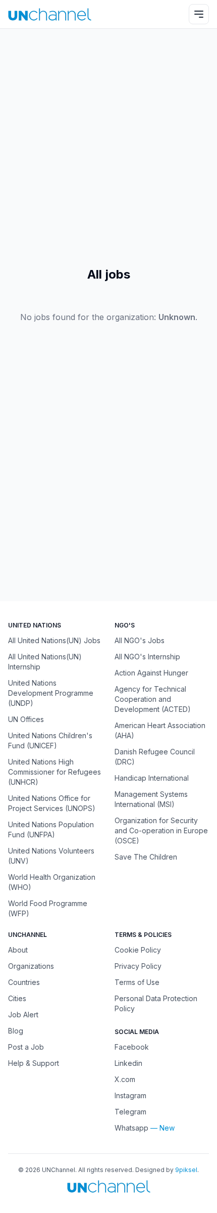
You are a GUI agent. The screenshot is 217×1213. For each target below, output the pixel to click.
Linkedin (128, 1063)
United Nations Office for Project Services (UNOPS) (51, 803)
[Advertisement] (108, 147)
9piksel (186, 1170)
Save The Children (146, 856)
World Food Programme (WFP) (47, 908)
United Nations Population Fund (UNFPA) (51, 829)
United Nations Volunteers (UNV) (51, 855)
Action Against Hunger (151, 672)
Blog (15, 1030)
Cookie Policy (138, 950)
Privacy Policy (138, 966)
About (18, 950)
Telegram (130, 1111)
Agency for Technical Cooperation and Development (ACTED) (153, 699)
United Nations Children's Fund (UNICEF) (50, 740)
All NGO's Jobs (140, 640)
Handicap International (152, 778)
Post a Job (26, 1047)
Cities (17, 998)
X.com (125, 1079)
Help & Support (33, 1063)
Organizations (31, 966)
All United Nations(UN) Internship (45, 661)
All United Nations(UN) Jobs (54, 640)
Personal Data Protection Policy (156, 1003)
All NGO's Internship (147, 656)
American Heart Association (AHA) (160, 730)
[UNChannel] (49, 14)
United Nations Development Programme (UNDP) (50, 693)
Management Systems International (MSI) (151, 799)
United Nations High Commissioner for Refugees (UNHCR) (54, 771)
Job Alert (23, 1014)
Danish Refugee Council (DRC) (155, 756)
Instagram (130, 1095)
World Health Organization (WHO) (51, 882)
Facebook (132, 1047)
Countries (24, 982)
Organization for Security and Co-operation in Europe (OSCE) (161, 830)
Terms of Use (137, 982)
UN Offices (26, 719)
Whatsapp (131, 1128)
